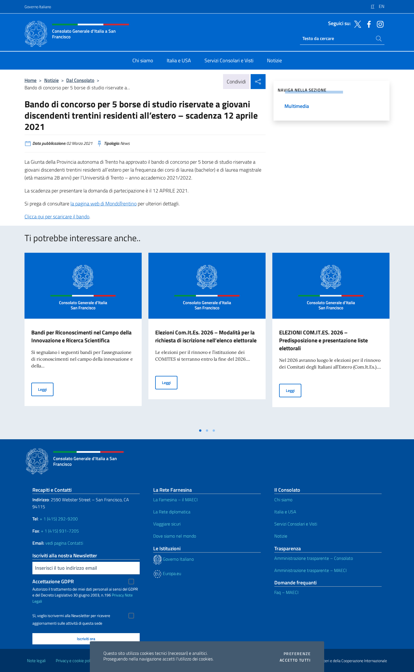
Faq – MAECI (286, 592)
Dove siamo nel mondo (174, 536)
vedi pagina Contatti (64, 543)
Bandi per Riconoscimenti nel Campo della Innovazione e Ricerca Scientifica (81, 336)
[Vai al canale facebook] (367, 23)
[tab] (200, 430)
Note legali (36, 660)
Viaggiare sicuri (167, 523)
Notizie (51, 80)
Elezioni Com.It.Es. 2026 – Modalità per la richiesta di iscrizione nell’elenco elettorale (206, 336)
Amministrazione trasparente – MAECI (310, 570)
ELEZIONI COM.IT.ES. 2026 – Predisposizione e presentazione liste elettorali (323, 340)
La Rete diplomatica (171, 511)
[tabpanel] (83, 339)
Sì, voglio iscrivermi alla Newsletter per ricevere (71, 616)
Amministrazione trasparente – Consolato (313, 558)
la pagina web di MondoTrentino (103, 203)
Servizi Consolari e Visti (295, 523)
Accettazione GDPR (53, 581)
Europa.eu (171, 573)
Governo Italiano (38, 7)
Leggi (46, 389)
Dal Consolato (80, 80)
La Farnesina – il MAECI (175, 499)
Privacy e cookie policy (75, 660)
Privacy (118, 595)
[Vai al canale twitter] (356, 23)
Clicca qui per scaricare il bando (57, 216)
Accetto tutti (295, 660)
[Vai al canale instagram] (378, 23)
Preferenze (297, 654)
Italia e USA (285, 511)
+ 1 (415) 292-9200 (59, 518)
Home (31, 80)
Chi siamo (283, 499)
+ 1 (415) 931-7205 (60, 530)
